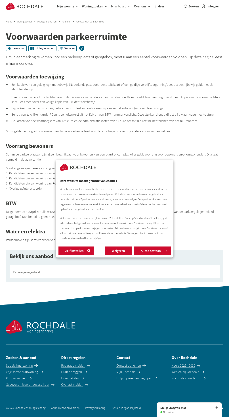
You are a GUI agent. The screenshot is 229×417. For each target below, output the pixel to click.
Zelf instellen (74, 250)
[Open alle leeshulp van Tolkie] (81, 48)
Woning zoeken (92, 6)
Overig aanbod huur (47, 21)
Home (9, 21)
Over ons (140, 6)
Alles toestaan (151, 250)
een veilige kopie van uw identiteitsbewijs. (68, 102)
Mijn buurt (118, 6)
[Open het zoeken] (191, 6)
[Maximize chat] (216, 407)
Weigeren (118, 250)
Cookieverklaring (143, 223)
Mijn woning (65, 6)
